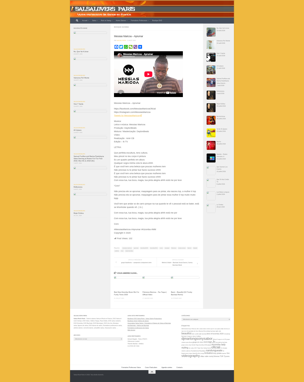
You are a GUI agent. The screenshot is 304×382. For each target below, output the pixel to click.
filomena (173, 248)
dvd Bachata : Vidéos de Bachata (138, 325)
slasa (190, 353)
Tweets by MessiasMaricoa (127, 115)
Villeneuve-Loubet (133, 341)
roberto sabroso (186, 351)
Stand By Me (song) (198, 353)
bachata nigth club (215, 331)
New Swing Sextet (206, 348)
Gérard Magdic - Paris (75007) (137, 339)
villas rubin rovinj (206, 356)
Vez (228, 353)
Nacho (189, 248)
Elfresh (215, 339)
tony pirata (217, 353)
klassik (195, 248)
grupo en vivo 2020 (199, 342)
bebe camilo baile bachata (199, 334)
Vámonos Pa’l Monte (81, 78)
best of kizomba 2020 (215, 334)
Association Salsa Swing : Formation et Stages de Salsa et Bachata (149, 323)
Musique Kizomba (121, 27)
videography (190, 356)
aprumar (136, 248)
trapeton (224, 353)
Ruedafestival (195, 351)
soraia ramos (181, 248)
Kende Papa (195, 345)
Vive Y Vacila (78, 104)
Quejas (225, 348)
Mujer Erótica (79, 213)
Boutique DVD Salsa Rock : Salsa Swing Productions (145, 318)
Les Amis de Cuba (133, 346)
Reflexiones (78, 187)
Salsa (94, 20)
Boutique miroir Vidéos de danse (138, 321)
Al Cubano (77, 130)
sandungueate (214, 350)
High (210, 342)
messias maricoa (127, 248)
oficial (215, 347)
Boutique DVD (157, 20)
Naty (198, 348)
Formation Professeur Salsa (131, 367)
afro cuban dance (202, 328)
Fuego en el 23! (221, 339)
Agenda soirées (167, 367)
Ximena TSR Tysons (221, 356)
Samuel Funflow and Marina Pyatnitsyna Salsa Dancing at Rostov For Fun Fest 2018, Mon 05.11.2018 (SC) (89, 158)
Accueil (84, 20)
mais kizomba (129, 251)
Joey (189, 345)
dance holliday (197, 336)
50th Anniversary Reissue (188, 328)
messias (167, 248)
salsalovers (121, 40)
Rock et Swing (106, 20)
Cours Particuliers (151, 367)
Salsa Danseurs (79, 49)
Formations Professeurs (139, 20)
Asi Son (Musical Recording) (202, 331)
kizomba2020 (144, 248)
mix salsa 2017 (192, 348)
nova (161, 248)
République (202, 351)
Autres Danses (121, 20)
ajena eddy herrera (222, 328)
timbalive (208, 353)
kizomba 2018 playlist (205, 345)
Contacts (179, 367)
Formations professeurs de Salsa (138, 328)
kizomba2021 (154, 248)
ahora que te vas (212, 328)
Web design (131, 330)
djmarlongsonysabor (196, 338)
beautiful (186, 333)
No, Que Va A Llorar (81, 51)
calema (117, 251)
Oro (221, 348)
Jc (213, 341)
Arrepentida (190, 331)
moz (122, 251)
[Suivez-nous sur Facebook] (228, 376)
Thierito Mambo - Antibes (136, 344)
